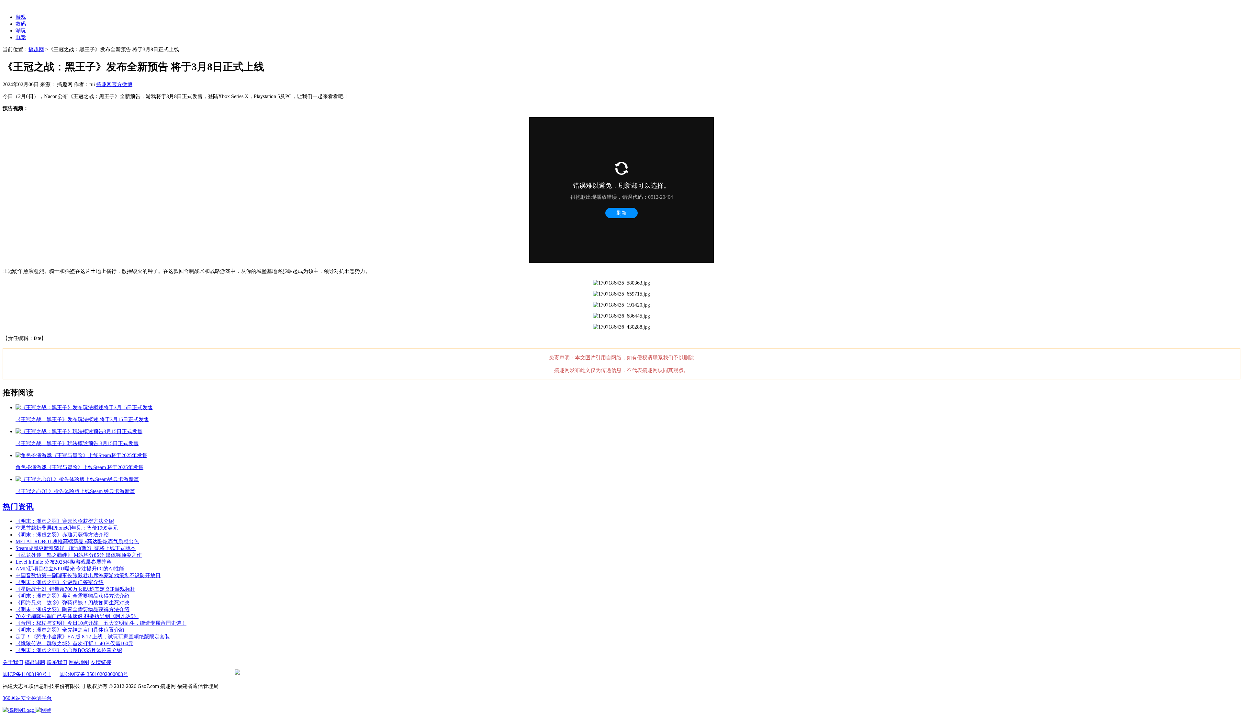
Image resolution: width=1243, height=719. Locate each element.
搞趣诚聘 (35, 662)
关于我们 (13, 662)
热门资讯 (18, 506)
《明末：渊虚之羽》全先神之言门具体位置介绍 (70, 630)
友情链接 (101, 662)
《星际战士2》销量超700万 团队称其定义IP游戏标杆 (75, 589)
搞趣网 (36, 49)
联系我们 (57, 662)
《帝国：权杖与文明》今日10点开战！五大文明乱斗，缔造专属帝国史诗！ (101, 623)
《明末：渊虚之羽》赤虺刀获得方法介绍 (62, 534)
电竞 (21, 37)
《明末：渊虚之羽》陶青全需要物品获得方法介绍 (72, 609)
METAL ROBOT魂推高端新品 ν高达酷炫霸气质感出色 (77, 541)
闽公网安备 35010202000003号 (94, 674)
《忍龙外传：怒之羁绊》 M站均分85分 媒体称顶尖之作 (79, 555)
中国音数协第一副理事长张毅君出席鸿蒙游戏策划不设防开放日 (88, 575)
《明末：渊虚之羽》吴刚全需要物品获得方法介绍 (72, 596)
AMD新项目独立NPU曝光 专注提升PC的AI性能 (70, 568)
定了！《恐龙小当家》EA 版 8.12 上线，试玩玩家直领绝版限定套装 (93, 636)
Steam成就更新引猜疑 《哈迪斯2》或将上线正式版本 (76, 548)
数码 (21, 24)
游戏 (21, 17)
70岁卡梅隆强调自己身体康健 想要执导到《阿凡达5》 (77, 616)
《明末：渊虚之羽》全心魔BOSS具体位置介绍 (69, 650)
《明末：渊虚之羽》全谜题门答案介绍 (60, 582)
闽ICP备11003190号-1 (27, 674)
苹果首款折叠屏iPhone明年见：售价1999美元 (67, 528)
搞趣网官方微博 (114, 84)
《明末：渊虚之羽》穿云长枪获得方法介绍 (65, 521)
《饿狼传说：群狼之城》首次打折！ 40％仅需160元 (74, 643)
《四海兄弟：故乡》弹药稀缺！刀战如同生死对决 (72, 602)
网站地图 (79, 662)
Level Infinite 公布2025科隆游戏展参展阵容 (64, 562)
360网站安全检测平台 (27, 698)
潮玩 (21, 30)
